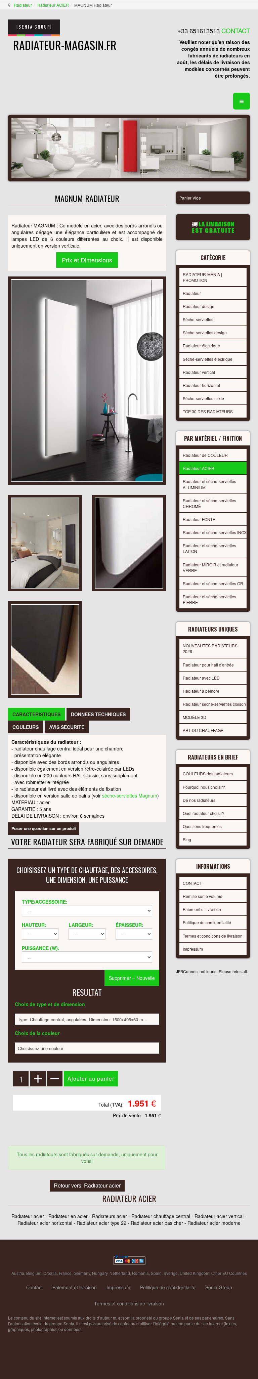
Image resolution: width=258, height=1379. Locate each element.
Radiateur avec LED (201, 678)
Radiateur (23, 5)
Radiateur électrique (201, 345)
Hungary (100, 1273)
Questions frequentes (202, 826)
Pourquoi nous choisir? (204, 787)
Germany (82, 1273)
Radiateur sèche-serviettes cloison (214, 704)
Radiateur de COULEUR (205, 455)
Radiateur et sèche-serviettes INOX (215, 532)
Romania (140, 1273)
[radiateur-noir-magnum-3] (45, 648)
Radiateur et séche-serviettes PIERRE (209, 599)
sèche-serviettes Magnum (129, 795)
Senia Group (218, 1287)
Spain (156, 1273)
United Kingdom (194, 1273)
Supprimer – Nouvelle (132, 978)
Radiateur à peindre (201, 691)
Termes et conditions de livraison (213, 936)
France (65, 1273)
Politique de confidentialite (168, 1287)
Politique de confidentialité (207, 922)
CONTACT (192, 883)
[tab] (36, 714)
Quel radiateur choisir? (203, 813)
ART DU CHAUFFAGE (203, 730)
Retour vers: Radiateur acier (87, 1185)
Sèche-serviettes (198, 319)
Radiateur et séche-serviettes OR (213, 583)
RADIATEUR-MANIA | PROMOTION (202, 277)
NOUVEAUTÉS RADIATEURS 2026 (210, 648)
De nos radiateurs (199, 800)
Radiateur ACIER (53, 5)
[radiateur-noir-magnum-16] (45, 542)
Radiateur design (198, 306)
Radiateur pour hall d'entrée (208, 664)
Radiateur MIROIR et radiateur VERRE (210, 567)
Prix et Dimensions (87, 259)
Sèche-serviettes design (205, 332)
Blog (187, 839)
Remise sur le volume (202, 896)
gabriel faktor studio (224, 1345)
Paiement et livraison (202, 909)
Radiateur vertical (199, 372)
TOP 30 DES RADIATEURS (208, 411)
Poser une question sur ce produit (43, 828)
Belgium (33, 1273)
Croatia (50, 1273)
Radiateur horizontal (201, 385)
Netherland (120, 1273)
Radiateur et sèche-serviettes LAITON (209, 548)
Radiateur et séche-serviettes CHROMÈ (209, 503)
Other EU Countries (229, 1273)
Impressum (193, 949)
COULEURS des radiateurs (208, 773)
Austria (17, 1273)
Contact (34, 1287)
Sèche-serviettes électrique (207, 359)
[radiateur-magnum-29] (129, 542)
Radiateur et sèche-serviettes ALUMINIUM (209, 484)
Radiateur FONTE (199, 519)
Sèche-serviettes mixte (203, 398)
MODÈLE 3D (194, 717)
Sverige (171, 1273)
